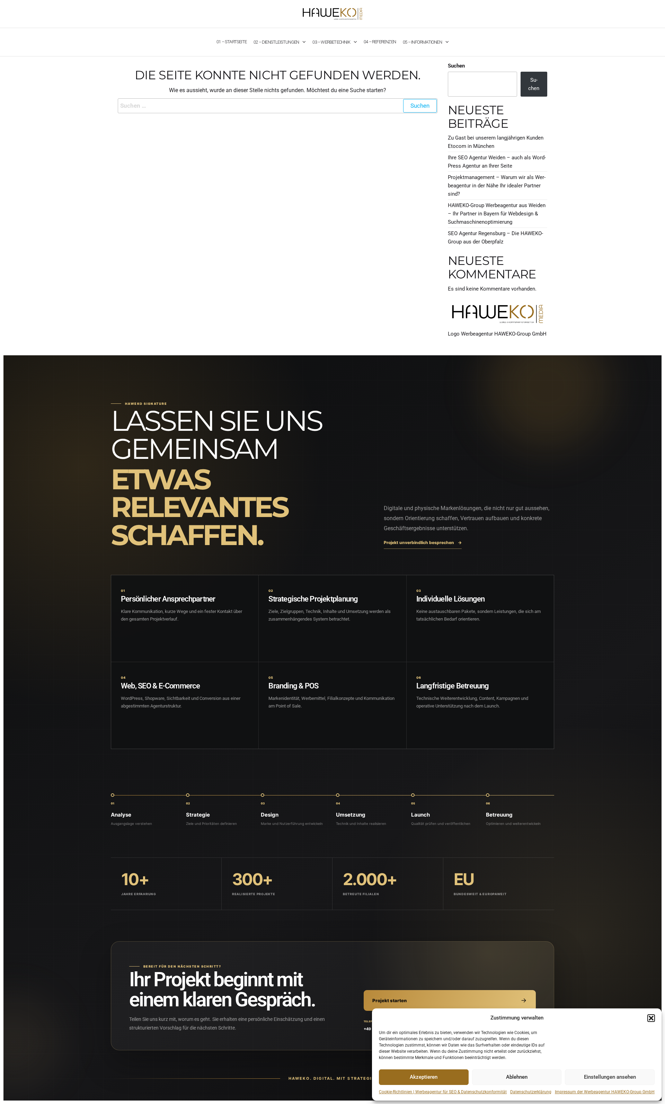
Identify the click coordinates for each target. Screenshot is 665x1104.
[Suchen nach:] (277, 105)
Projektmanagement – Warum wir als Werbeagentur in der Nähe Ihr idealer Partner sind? (497, 185)
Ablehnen (516, 1077)
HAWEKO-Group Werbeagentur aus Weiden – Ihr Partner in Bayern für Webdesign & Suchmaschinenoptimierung (497, 213)
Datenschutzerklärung (530, 1091)
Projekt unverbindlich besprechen (423, 542)
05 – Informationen (422, 42)
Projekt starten (389, 1000)
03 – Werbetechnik (331, 42)
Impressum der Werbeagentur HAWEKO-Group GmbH (605, 1091)
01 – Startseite (231, 41)
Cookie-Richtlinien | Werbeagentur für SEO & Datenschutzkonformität (443, 1091)
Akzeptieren (423, 1077)
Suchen (456, 66)
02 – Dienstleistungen (276, 42)
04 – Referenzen (380, 41)
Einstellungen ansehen (610, 1077)
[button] (651, 1018)
